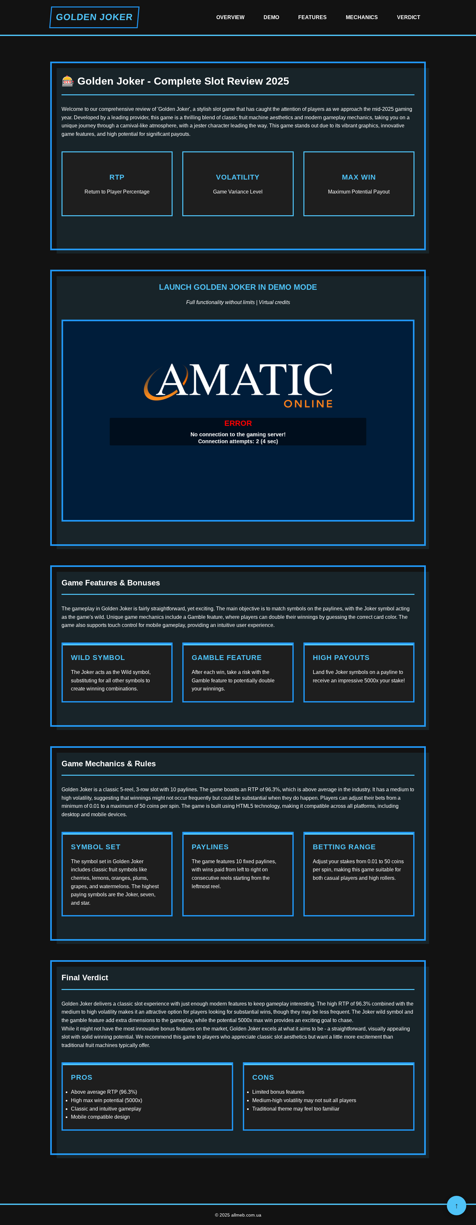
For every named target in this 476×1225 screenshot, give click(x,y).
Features (312, 17)
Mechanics (362, 17)
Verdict (408, 17)
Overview (230, 17)
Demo (271, 17)
